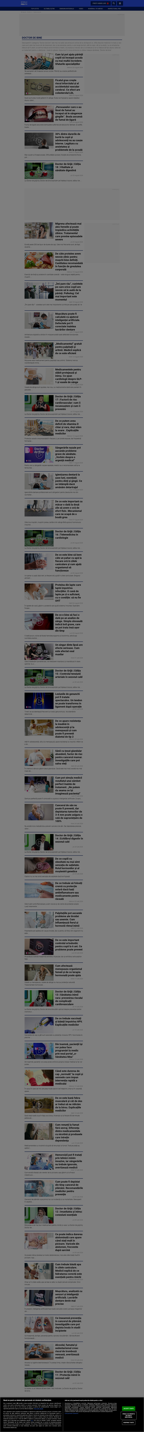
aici (32, 1420)
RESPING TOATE (128, 1422)
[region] (72, 1414)
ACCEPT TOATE (129, 1408)
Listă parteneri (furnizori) (71, 1413)
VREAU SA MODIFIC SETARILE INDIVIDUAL (128, 1415)
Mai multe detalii (38, 1408)
